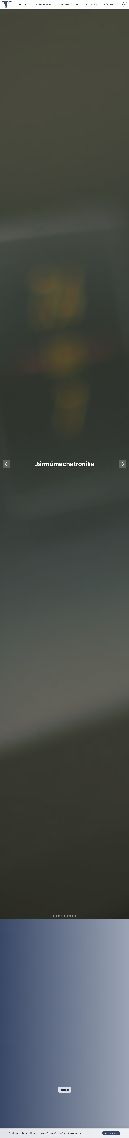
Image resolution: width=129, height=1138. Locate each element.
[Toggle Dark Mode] (124, 4)
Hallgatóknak (69, 4)
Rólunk (108, 4)
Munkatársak (44, 4)
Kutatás (91, 4)
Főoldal (23, 4)
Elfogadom (111, 1133)
